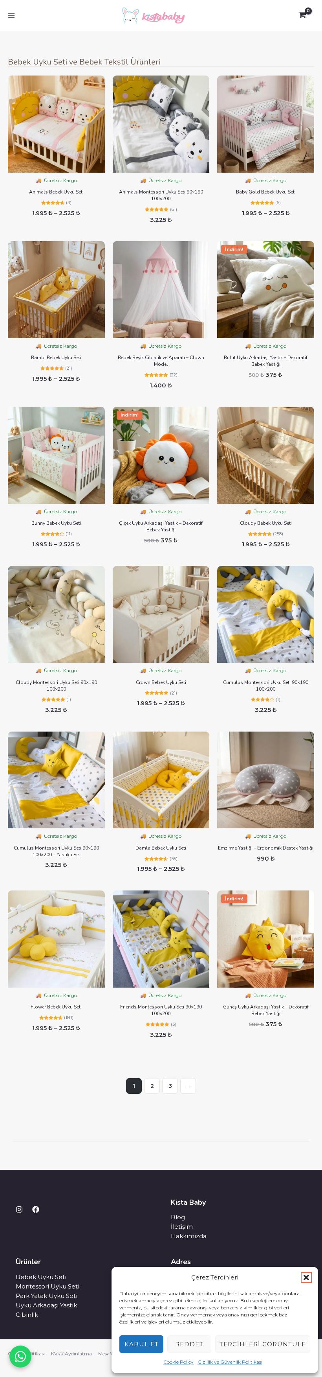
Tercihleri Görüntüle (263, 1344)
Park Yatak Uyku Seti (46, 1296)
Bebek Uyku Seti (41, 1277)
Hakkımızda (189, 1236)
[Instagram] (19, 1209)
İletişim (182, 1226)
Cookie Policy (178, 1362)
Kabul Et (141, 1344)
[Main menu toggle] (11, 15)
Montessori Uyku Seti (47, 1286)
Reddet (189, 1344)
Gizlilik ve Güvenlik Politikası (230, 1362)
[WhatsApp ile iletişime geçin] (20, 1357)
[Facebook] (35, 1209)
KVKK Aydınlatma (71, 1354)
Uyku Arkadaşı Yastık (46, 1305)
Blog (178, 1217)
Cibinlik (27, 1314)
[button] (306, 1277)
